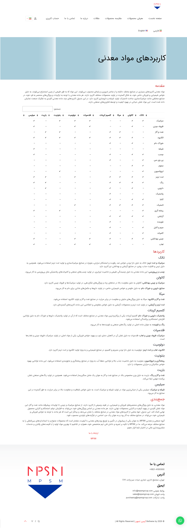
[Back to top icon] (25, 521)
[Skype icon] (39, 521)
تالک (142, 115)
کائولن (130, 115)
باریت (44, 115)
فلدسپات (87, 115)
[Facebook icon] (35, 521)
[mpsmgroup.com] (157, 6)
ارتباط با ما (93, 433)
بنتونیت (57, 115)
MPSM (93, 438)
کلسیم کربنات (105, 115)
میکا (119, 115)
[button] (180, 520)
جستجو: (57, 109)
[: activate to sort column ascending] (155, 115)
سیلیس (31, 115)
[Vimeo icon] (32, 521)
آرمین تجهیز (140, 521)
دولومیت (72, 115)
